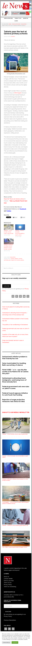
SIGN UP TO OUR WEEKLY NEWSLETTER (15, 412)
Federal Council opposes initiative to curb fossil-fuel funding (15, 394)
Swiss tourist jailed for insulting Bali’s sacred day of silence (14, 364)
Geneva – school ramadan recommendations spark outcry (15, 456)
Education (12, 257)
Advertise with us (9, 595)
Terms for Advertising (10, 586)
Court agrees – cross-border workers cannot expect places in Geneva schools (15, 503)
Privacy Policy (8, 584)
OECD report (17, 93)
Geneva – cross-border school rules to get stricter (8, 232)
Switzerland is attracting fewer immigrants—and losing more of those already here (14, 380)
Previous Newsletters (10, 620)
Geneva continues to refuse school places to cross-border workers (15, 479)
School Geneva (14, 258)
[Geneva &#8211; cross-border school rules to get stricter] (9, 227)
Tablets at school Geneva (17, 260)
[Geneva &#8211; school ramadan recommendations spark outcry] (20, 227)
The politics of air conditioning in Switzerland (15, 324)
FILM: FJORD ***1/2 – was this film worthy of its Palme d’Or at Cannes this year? (15, 371)
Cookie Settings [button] (6, 642)
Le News (16, 6)
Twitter (9, 211)
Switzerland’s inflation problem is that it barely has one (14, 357)
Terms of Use (7, 582)
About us (6, 576)
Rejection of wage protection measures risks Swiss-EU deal (13, 400)
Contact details (8, 578)
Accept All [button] (15, 642)
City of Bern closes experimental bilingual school (14, 547)
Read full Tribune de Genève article (14, 199)
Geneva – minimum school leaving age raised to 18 (15, 525)
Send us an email (9, 580)
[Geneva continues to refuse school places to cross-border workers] (9, 241)
